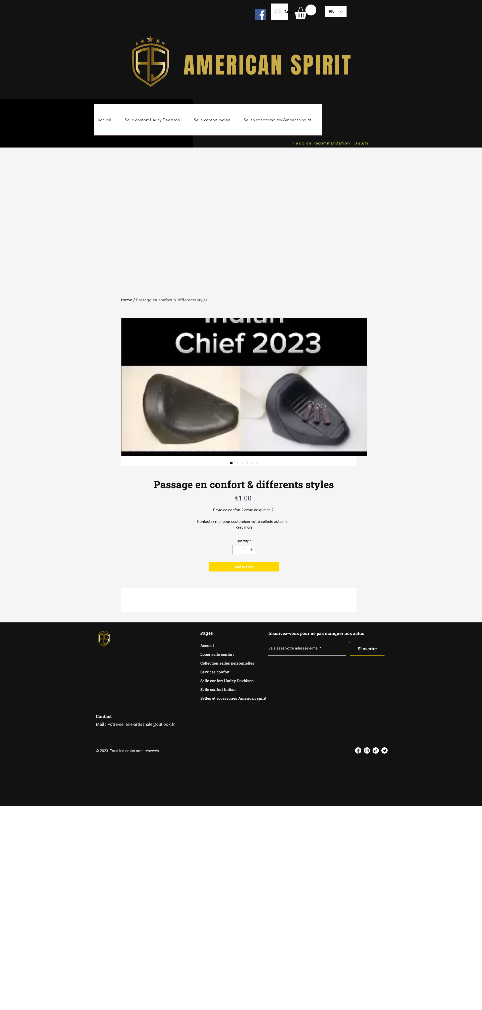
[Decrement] (236, 549)
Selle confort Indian (218, 689)
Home (126, 300)
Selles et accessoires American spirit (218, 698)
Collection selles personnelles (218, 663)
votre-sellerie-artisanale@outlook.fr (141, 724)
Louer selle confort (217, 654)
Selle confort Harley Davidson (218, 680)
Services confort (214, 671)
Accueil (207, 645)
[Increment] (252, 549)
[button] (305, 12)
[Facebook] (260, 14)
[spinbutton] (244, 549)
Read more (243, 527)
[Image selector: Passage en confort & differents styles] (231, 462)
